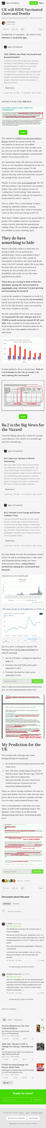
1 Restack (27, 881)
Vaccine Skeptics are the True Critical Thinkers (15, 1027)
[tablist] (11, 904)
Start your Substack (17, 1118)
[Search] (42, 1020)
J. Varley (9, 923)
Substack (12, 1123)
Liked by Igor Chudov (15, 926)
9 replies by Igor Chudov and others (21, 999)
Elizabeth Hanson (12, 974)
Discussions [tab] (18, 1020)
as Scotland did (29, 183)
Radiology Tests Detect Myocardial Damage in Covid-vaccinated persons (18, 1071)
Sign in (41, 3)
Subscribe (33, 3)
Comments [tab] (7, 904)
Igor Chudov (11, 22)
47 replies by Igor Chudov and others (21, 967)
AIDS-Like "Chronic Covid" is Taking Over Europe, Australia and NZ (17, 1046)
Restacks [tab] (16, 904)
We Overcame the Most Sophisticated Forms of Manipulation (15, 1032)
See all (6, 1083)
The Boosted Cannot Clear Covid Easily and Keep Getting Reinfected (17, 1053)
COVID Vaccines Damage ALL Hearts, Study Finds (15, 1066)
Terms (27, 1113)
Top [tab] (4, 1020)
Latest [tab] (10, 1020)
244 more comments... (9, 1009)
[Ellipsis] (43, 923)
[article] (23, 1032)
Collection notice (37, 1113)
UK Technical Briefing (25, 649)
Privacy (21, 1113)
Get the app (33, 1118)
